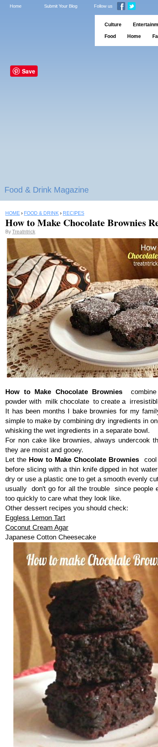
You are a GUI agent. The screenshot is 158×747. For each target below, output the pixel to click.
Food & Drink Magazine (46, 189)
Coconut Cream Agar (36, 527)
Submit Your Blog (60, 6)
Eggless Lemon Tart (35, 518)
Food (110, 36)
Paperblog (45, 30)
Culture (113, 24)
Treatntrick (23, 232)
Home (15, 6)
